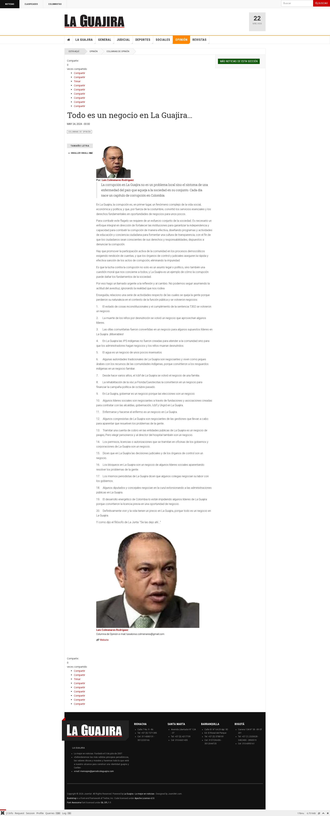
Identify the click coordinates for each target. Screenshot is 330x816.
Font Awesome (74, 802)
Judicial (123, 39)
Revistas (199, 39)
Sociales (163, 39)
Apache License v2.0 (144, 798)
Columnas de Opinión (118, 51)
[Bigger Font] (91, 153)
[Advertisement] (202, 20)
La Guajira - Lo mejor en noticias (139, 794)
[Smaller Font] (69, 153)
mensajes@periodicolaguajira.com (97, 771)
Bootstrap (71, 798)
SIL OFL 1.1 (106, 802)
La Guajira (84, 39)
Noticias (9, 4)
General (104, 39)
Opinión (181, 39)
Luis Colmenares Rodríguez (118, 180)
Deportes (142, 39)
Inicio (69, 40)
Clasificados (31, 4)
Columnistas (55, 4)
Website (104, 640)
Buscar (323, 3)
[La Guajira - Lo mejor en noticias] (94, 21)
